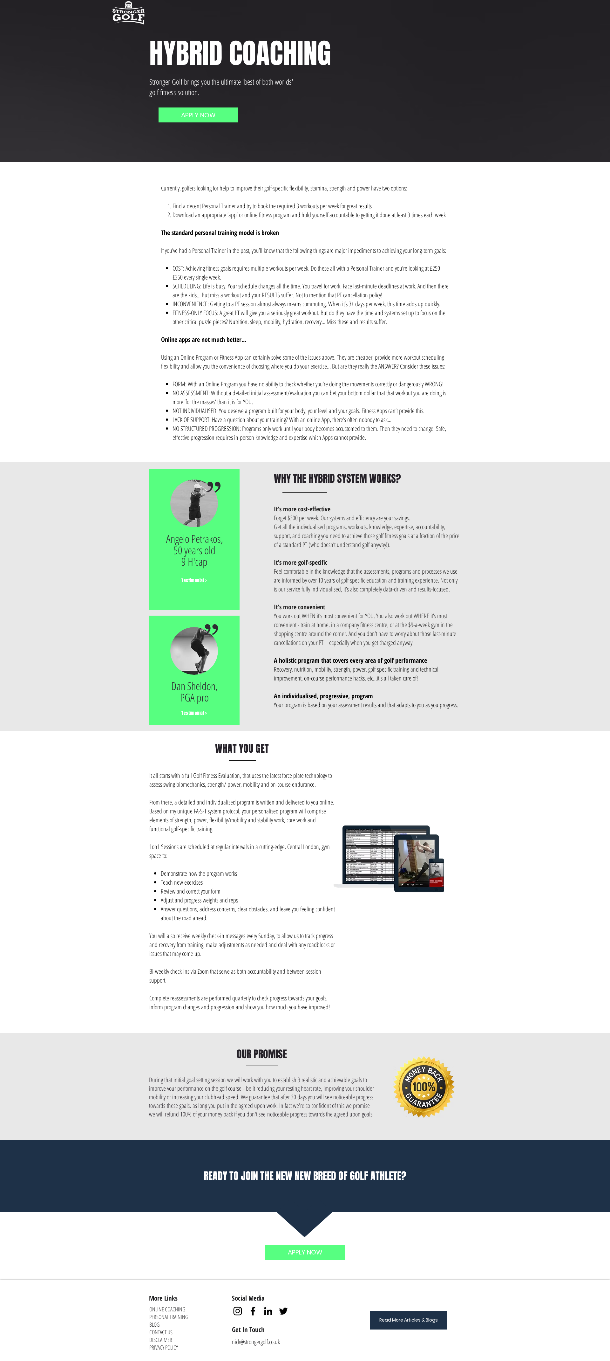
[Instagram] (237, 1311)
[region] (194, 539)
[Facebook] (253, 1311)
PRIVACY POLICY (163, 1347)
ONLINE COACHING (167, 1309)
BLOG (154, 1324)
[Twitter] (283, 1311)
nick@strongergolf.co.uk (256, 1341)
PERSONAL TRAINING (168, 1317)
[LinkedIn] (268, 1311)
